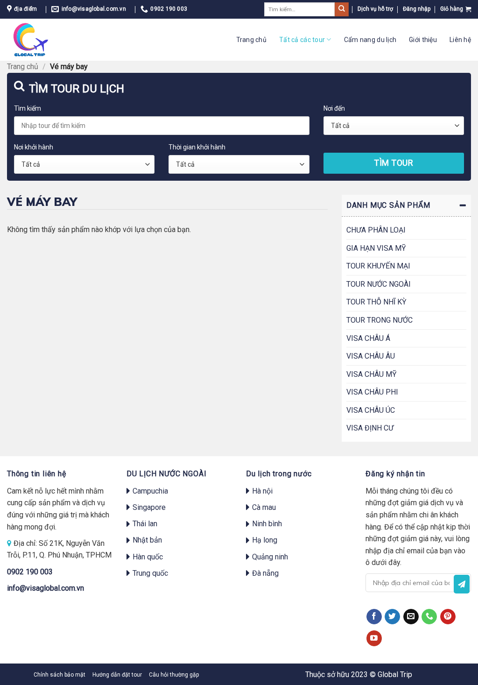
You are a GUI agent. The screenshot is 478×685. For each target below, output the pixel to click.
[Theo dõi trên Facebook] (374, 617)
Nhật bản (147, 540)
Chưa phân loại (376, 230)
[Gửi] (342, 9)
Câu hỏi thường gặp (174, 674)
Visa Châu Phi (372, 392)
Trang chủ (251, 39)
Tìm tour (393, 163)
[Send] (462, 584)
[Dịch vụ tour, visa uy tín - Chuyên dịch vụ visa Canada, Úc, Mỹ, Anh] (39, 40)
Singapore (149, 507)
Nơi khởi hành (33, 147)
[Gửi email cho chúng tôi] (411, 617)
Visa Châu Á (368, 338)
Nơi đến (334, 108)
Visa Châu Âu (370, 356)
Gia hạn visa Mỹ (376, 248)
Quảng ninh (270, 556)
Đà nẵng (265, 573)
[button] (416, 9)
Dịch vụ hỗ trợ (375, 9)
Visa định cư (370, 428)
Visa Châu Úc (370, 410)
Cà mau (264, 507)
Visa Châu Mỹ (371, 374)
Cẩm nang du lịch (370, 39)
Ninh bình (267, 523)
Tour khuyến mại (378, 265)
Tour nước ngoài (378, 284)
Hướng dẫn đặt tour (117, 674)
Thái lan (145, 523)
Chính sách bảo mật (59, 674)
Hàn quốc (148, 556)
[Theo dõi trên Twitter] (392, 617)
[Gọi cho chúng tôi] (429, 617)
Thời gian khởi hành (197, 147)
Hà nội (262, 491)
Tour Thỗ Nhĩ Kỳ (376, 301)
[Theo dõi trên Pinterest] (448, 617)
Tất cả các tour (302, 39)
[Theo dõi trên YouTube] (374, 638)
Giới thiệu (423, 39)
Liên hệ (460, 39)
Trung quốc (150, 573)
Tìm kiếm (27, 108)
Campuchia (150, 491)
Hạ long (264, 540)
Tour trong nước (379, 320)
